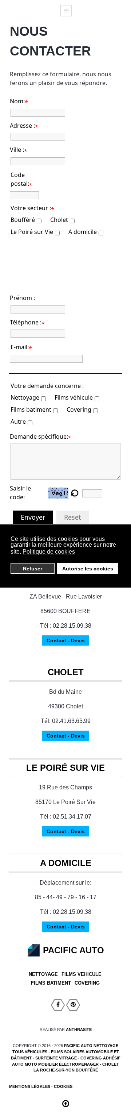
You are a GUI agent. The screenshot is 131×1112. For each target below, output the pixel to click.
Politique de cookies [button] (49, 552)
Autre (18, 422)
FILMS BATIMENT (51, 983)
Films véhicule (74, 397)
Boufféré (23, 220)
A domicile (82, 232)
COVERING (87, 983)
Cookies (63, 1086)
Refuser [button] (32, 569)
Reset (72, 517)
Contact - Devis (66, 640)
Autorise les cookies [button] (87, 569)
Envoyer (33, 517)
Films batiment (31, 409)
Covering (79, 409)
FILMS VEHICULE (81, 974)
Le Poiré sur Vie (32, 232)
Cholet (59, 220)
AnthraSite (79, 1029)
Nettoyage (25, 397)
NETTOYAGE (43, 974)
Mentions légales (29, 1086)
